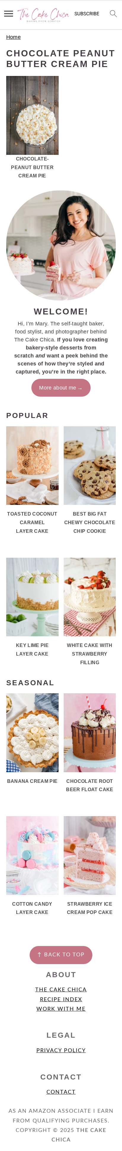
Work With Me (61, 1009)
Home (13, 37)
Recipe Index (61, 999)
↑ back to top (61, 955)
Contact (61, 1092)
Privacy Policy (61, 1050)
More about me (57, 388)
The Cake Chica (61, 990)
